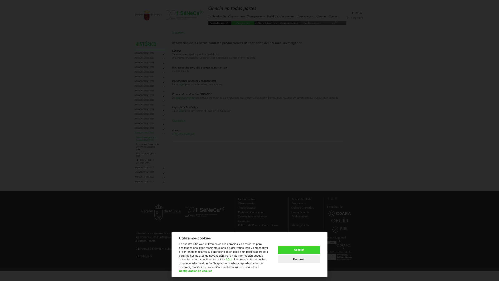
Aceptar (299, 249)
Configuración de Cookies (195, 270)
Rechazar (298, 259)
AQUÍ (229, 259)
